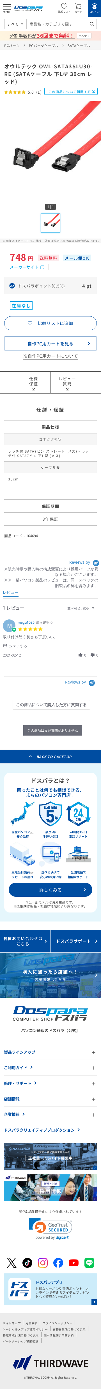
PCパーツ (12, 45)
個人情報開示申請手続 (59, 1335)
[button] (18, 645)
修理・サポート (17, 1083)
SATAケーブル (79, 45)
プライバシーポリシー (57, 1323)
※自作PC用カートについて (50, 355)
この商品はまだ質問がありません (52, 730)
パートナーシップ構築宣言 (21, 1341)
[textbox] (97, 610)
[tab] (11, 593)
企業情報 (12, 1114)
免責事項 (32, 1323)
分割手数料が (42, 36)
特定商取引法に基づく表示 (21, 1335)
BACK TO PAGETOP (54, 756)
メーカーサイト (24, 267)
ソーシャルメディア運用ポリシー (25, 1329)
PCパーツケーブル (44, 45)
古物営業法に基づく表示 (69, 1329)
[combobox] (61, 24)
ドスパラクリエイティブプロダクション (39, 1130)
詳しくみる (50, 889)
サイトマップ (12, 1323)
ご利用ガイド (15, 1067)
